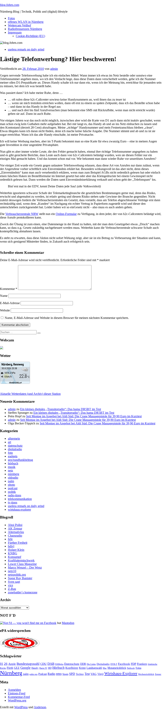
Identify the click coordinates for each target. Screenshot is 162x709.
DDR (83, 663)
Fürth (10, 667)
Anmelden (14, 689)
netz (10, 470)
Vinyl (100, 674)
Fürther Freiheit (17, 542)
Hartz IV (43, 668)
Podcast (42, 674)
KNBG (12, 553)
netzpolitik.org (17, 574)
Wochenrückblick (146, 674)
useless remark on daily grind (26, 49)
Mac (105, 668)
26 (6, 664)
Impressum (15, 32)
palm (11, 481)
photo (11, 484)
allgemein (14, 438)
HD (50, 668)
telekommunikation (20, 499)
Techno (80, 674)
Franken (142, 663)
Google (25, 668)
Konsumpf (14, 557)
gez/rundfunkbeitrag (20, 459)
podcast (12, 488)
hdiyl (11, 546)
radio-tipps (14, 495)
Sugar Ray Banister (20, 578)
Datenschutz (71, 663)
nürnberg (13, 474)
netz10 (12, 571)
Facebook (124, 663)
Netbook (131, 668)
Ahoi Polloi (15, 525)
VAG (93, 673)
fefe (10, 539)
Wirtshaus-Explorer (120, 673)
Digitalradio (103, 663)
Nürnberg (11, 673)
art (9, 442)
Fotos (11, 18)
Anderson (40, 707)
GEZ (17, 667)
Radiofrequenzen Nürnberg (25, 29)
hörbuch (13, 463)
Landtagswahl (94, 667)
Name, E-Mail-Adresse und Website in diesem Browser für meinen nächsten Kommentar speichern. (67, 317)
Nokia (138, 668)
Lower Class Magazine (22, 564)
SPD (72, 673)
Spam (65, 674)
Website (5, 310)
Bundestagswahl (28, 664)
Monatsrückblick (116, 667)
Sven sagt (14, 581)
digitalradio (15, 449)
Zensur (158, 674)
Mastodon (68, 623)
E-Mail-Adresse (10, 303)
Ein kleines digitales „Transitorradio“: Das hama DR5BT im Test (60, 409)
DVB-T (113, 664)
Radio (51, 673)
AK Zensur (15, 528)
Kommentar (8, 289)
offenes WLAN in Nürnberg (25, 21)
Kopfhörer (71, 667)
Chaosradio (15, 535)
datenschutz (15, 445)
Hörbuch (58, 668)
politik (12, 491)
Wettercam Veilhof (19, 25)
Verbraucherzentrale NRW (21, 214)
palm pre (33, 674)
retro (59, 673)
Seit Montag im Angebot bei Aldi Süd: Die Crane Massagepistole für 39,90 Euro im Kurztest (84, 416)
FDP (133, 663)
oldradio (13, 477)
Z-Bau (12, 588)
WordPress (21, 707)
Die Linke (91, 664)
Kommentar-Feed (19, 697)
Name (4, 295)
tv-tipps (12, 502)
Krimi (82, 667)
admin (54, 68)
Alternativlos (16, 532)
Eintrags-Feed (16, 693)
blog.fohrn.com (9, 5)
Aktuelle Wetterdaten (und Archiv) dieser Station (30, 393)
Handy (35, 668)
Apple (12, 663)
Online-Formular (66, 214)
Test (87, 674)
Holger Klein (16, 549)
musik (11, 467)
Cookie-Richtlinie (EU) (30, 36)
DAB (50, 664)
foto (10, 452)
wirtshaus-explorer (19, 509)
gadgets (12, 456)
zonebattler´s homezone (22, 592)
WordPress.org (17, 700)
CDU (43, 663)
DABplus (59, 664)
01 (1, 663)
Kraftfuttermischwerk (21, 560)
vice (10, 585)
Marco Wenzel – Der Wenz (25, 567)
